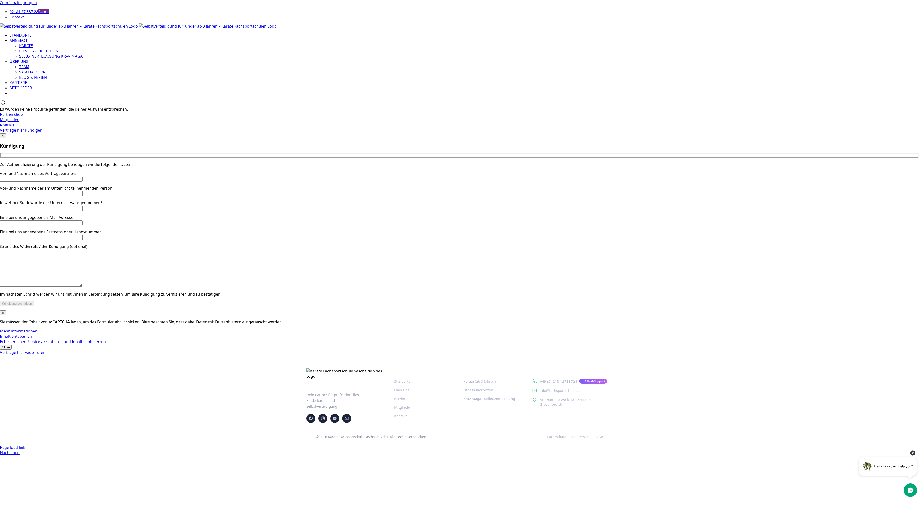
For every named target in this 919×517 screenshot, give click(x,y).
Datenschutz (556, 437)
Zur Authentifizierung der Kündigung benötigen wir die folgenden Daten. (66, 164)
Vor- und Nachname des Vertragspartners (38, 173)
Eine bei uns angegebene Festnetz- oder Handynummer (50, 232)
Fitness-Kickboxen (478, 390)
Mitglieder (402, 407)
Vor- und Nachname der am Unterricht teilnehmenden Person (56, 188)
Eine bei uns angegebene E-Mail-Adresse (36, 217)
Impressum (581, 437)
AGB (599, 437)
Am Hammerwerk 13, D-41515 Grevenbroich (565, 402)
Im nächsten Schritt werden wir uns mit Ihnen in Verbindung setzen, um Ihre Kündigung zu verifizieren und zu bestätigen (110, 294)
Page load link (12, 447)
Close (6, 347)
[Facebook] (310, 418)
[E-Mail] (346, 418)
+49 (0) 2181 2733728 (558, 381)
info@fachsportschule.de (560, 390)
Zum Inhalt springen (18, 2)
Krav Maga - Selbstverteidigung (489, 398)
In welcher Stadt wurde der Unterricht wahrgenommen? (51, 202)
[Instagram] (322, 418)
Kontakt (400, 415)
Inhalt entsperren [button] (16, 336)
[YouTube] (334, 418)
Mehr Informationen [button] (18, 331)
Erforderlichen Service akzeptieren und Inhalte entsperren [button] (53, 341)
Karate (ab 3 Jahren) (479, 381)
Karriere (400, 398)
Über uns (401, 390)
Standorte (402, 381)
